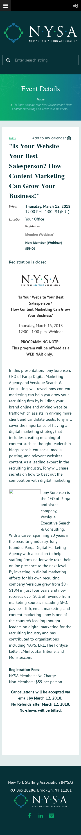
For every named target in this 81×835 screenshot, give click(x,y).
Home (40, 99)
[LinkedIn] (40, 815)
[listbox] (52, 138)
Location (15, 219)
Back (12, 138)
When (13, 206)
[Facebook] (29, 815)
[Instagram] (51, 815)
